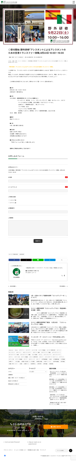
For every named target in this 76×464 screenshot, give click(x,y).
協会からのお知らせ (13, 381)
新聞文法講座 (39, 361)
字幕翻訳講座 (56, 359)
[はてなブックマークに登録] (50, 260)
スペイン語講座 (25, 356)
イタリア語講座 (42, 350)
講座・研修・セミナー (14, 363)
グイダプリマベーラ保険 (14, 354)
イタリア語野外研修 (14, 254)
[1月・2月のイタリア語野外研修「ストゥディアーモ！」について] (18, 299)
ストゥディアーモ (48, 354)
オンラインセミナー (27, 352)
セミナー (42, 356)
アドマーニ (22, 350)
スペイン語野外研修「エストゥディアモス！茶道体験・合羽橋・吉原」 (49, 309)
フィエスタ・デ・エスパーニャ (52, 356)
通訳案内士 (33, 363)
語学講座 (63, 361)
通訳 (21, 363)
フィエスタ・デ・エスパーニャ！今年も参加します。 (48, 337)
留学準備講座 (56, 361)
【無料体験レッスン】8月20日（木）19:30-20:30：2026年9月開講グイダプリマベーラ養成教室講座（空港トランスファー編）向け (58, 397)
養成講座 (51, 363)
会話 (51, 359)
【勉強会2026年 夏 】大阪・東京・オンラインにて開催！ (58, 403)
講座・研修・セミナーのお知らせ (16, 57)
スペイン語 (17, 356)
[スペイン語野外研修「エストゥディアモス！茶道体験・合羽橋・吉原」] (18, 313)
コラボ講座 (35, 354)
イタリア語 (35, 350)
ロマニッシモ (32, 359)
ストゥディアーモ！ (57, 354)
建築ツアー (12, 361)
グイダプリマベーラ (56, 352)
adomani (11, 350)
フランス (62, 356)
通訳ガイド (27, 363)
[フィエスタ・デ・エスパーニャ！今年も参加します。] (18, 341)
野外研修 (22, 254)
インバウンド (12, 352)
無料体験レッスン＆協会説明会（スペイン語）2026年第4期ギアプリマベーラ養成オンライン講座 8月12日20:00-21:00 (58, 382)
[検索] (70, 450)
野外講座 (45, 363)
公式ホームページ (31, 272)
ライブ (26, 359)
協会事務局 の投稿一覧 (33, 270)
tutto (17, 350)
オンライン (19, 352)
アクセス (31, 430)
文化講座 (18, 361)
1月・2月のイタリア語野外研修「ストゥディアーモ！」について (49, 296)
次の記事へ (63, 286)
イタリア (28, 350)
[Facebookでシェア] (14, 260)
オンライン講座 (37, 352)
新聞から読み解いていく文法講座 (28, 361)
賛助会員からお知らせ (13, 384)
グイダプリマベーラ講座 (25, 354)
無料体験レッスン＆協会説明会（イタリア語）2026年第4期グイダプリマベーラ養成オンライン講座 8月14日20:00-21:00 (58, 389)
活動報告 (10, 374)
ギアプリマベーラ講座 (46, 352)
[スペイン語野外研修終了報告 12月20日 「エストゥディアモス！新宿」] (18, 327)
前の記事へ (13, 286)
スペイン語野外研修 (34, 356)
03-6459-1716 (22, 424)
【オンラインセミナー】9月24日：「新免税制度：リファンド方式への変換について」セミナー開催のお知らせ (58, 374)
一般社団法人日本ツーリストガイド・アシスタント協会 (53, 455)
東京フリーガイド (48, 361)
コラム (41, 354)
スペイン (11, 356)
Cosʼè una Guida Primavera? (12, 442)
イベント (59, 350)
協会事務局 (16, 277)
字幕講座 (63, 359)
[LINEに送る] (38, 260)
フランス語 (12, 359)
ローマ (38, 359)
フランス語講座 (19, 359)
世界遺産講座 (44, 359)
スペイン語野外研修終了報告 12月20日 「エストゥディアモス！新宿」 (48, 323)
